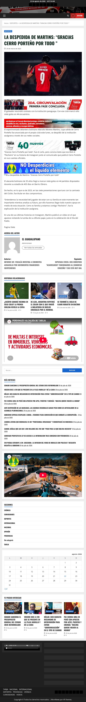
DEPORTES (8, 31)
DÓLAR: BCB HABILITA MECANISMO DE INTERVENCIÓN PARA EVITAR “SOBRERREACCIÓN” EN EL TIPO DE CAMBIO (41, 394)
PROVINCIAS (8, 536)
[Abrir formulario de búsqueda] (68, 16)
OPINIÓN (7, 531)
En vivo (79, 15)
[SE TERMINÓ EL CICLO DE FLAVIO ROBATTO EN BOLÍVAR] (69, 291)
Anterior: (23, 263)
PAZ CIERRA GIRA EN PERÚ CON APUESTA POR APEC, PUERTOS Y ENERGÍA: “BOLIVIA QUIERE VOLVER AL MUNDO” (42, 401)
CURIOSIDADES (9, 514)
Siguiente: (64, 263)
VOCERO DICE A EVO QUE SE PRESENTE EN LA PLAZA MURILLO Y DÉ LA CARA (29, 389)
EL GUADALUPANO (31, 239)
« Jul (5, 589)
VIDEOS (19, 695)
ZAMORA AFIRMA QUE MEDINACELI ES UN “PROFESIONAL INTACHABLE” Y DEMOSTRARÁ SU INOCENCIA (38, 422)
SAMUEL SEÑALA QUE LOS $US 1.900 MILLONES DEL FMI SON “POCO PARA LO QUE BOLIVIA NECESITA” (38, 429)
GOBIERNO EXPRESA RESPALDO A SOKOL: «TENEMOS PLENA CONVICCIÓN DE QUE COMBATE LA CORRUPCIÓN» (41, 415)
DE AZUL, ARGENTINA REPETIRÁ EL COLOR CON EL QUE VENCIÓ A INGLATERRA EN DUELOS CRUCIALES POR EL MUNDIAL (43, 305)
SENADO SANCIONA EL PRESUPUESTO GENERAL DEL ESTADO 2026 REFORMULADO (31, 385)
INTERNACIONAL (9, 523)
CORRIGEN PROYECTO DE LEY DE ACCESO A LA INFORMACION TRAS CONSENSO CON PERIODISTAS (36, 436)
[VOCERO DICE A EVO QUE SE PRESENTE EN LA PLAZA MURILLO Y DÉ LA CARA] (33, 608)
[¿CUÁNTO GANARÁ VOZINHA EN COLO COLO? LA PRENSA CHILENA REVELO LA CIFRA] (16, 291)
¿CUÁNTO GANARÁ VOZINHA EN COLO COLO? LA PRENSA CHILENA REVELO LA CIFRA (16, 304)
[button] (4, 15)
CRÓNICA (7, 510)
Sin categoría (8, 540)
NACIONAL (7, 527)
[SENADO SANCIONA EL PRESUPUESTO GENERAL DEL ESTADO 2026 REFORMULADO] (13, 608)
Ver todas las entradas (33, 247)
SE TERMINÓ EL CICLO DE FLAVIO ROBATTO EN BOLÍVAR (68, 303)
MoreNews (55, 699)
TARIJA (6, 544)
